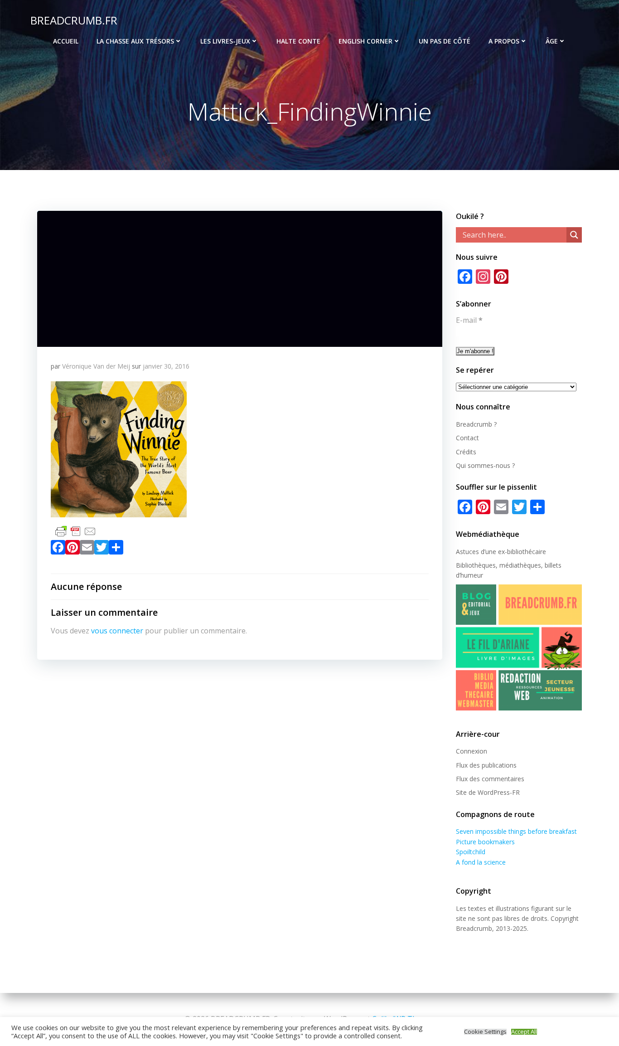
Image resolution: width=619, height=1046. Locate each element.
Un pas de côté (444, 41)
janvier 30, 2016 (166, 366)
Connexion (471, 751)
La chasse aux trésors (135, 41)
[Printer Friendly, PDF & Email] (76, 530)
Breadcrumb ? (476, 424)
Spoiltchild (470, 851)
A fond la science (481, 862)
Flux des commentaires (490, 778)
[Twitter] (101, 549)
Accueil (65, 41)
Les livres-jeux (225, 41)
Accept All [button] (524, 1032)
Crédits (466, 452)
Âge (552, 41)
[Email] (87, 549)
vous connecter (117, 631)
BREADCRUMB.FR (73, 20)
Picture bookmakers (485, 841)
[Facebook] (58, 549)
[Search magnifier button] (574, 235)
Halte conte (298, 41)
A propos (503, 41)
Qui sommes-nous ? (485, 465)
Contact (467, 437)
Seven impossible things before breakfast (516, 831)
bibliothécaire (526, 551)
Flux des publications (486, 765)
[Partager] (116, 549)
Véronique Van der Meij (96, 366)
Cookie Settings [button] (485, 1032)
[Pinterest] (72, 549)
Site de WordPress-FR (488, 792)
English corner (365, 41)
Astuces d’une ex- (481, 551)
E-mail (469, 320)
